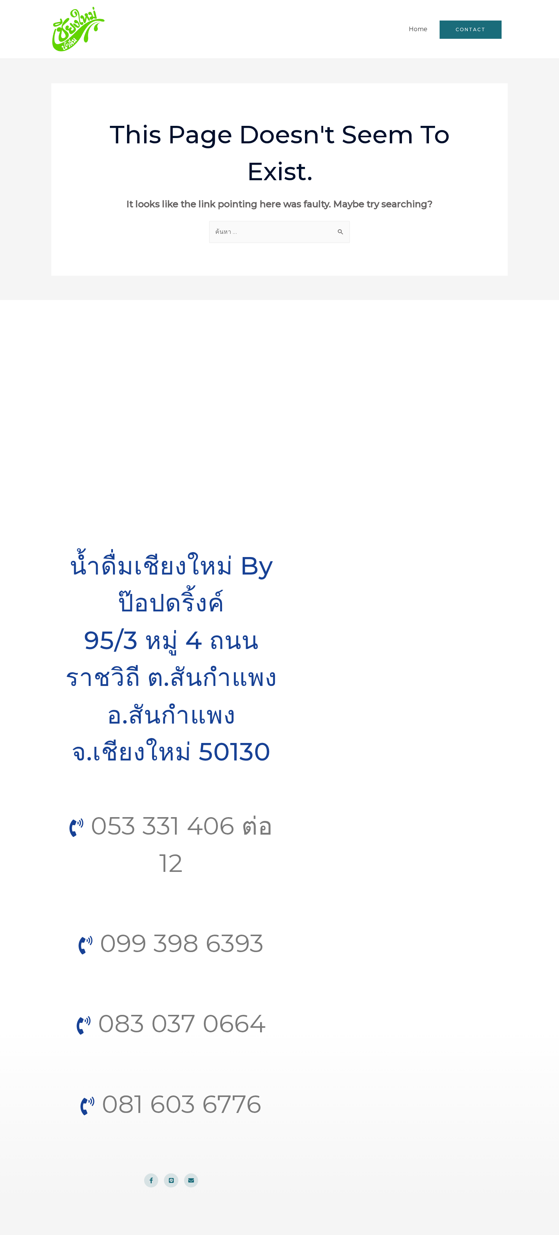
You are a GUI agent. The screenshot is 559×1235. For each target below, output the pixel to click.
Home (418, 29)
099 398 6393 (178, 943)
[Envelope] (191, 1180)
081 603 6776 (178, 1104)
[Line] (171, 1180)
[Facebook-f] (151, 1180)
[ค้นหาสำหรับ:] (279, 231)
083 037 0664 (178, 1023)
